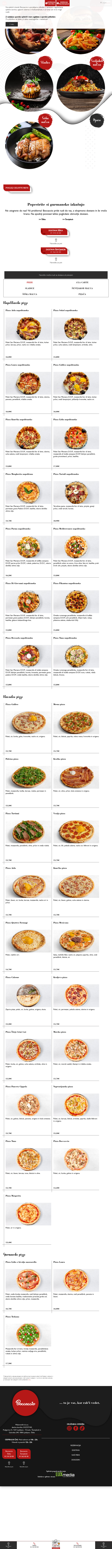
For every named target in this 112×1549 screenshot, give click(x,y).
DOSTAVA (76, 1450)
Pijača (82, 294)
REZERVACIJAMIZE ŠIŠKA (51, 3)
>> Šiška (43, 219)
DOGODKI (76, 1460)
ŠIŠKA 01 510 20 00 (34, 1546)
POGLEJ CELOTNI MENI (17, 188)
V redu (11, 24)
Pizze (30, 282)
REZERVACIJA (76, 1445)
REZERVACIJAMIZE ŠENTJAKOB (64, 3)
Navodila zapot (8, 1546)
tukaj (29, 1380)
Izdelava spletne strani (46, 1477)
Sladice (29, 288)
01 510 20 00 (56, 231)
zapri (104, 2)
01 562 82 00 (55, 250)
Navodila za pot (56, 243)
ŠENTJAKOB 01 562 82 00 (78, 1546)
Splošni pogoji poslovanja (56, 1471)
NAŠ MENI (76, 1455)
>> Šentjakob (68, 219)
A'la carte (82, 282)
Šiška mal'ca (29, 294)
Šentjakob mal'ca (82, 288)
